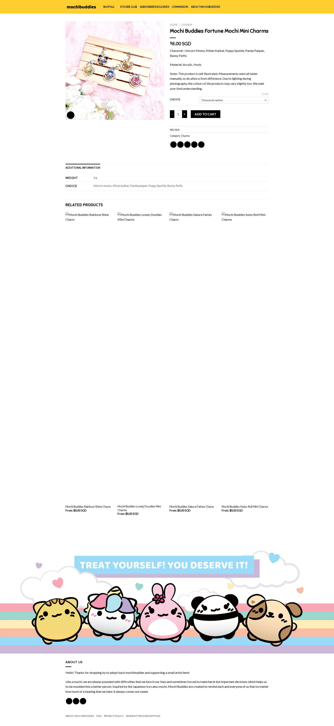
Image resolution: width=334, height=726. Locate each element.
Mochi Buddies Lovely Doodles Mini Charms (139, 508)
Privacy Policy (114, 715)
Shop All (108, 6)
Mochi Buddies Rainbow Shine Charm (88, 506)
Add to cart (205, 114)
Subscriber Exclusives (154, 6)
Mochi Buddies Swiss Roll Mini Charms (245, 506)
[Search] (253, 6)
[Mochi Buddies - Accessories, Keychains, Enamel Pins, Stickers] (81, 7)
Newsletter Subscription (143, 715)
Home (174, 24)
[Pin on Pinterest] (194, 144)
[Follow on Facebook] (69, 701)
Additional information (83, 167)
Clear (265, 94)
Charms (186, 24)
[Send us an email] (83, 701)
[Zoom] (70, 115)
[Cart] (266, 7)
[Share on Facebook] (173, 144)
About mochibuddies (205, 6)
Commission (180, 6)
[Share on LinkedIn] (201, 144)
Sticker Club (128, 6)
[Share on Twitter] (180, 144)
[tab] (83, 168)
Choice (175, 99)
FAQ (98, 715)
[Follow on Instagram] (76, 701)
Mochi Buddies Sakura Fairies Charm (192, 506)
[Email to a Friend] (187, 144)
